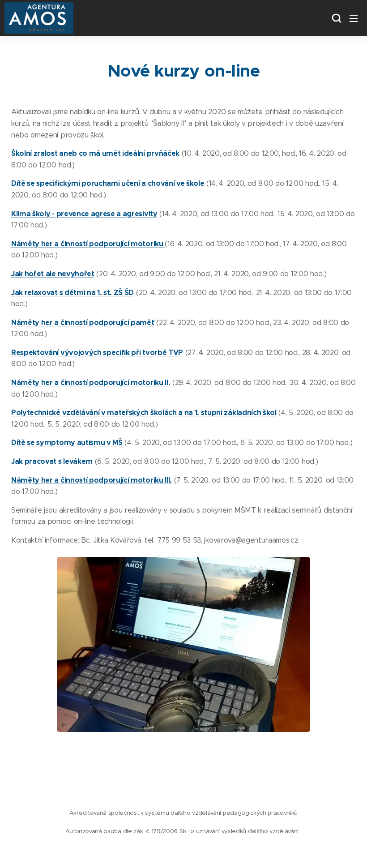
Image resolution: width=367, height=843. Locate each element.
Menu (354, 18)
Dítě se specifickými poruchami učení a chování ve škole (107, 183)
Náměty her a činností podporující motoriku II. (90, 382)
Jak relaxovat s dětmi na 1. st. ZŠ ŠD (72, 292)
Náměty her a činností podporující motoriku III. (91, 480)
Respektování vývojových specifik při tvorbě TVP (97, 352)
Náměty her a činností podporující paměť (82, 322)
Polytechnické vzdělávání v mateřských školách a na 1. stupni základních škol (144, 412)
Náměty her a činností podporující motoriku (88, 243)
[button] (336, 18)
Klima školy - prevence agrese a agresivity (84, 213)
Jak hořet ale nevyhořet (52, 273)
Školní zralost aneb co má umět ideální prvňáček (95, 153)
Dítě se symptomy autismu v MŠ (67, 442)
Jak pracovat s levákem (52, 461)
